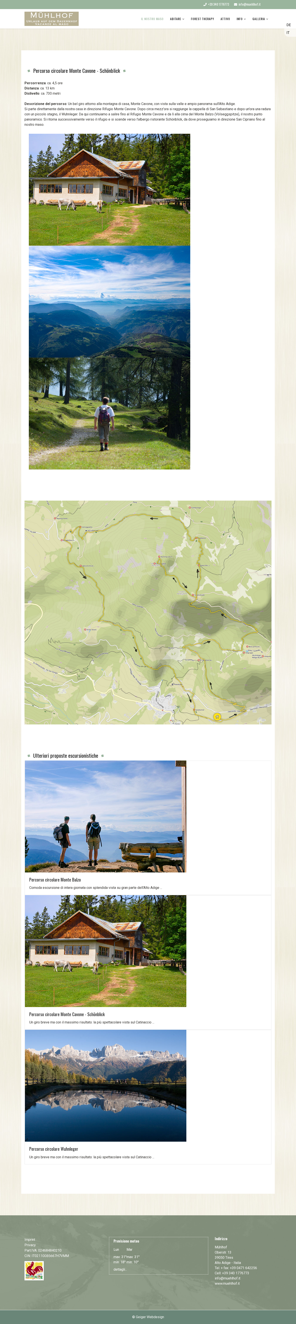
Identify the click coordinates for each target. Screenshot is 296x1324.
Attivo (225, 18)
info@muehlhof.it (250, 4)
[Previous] (30, 472)
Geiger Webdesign (150, 1317)
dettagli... (120, 1269)
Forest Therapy (202, 18)
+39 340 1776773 (218, 4)
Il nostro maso (152, 18)
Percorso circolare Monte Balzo (55, 879)
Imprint (29, 1240)
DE (288, 25)
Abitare (175, 18)
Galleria (258, 18)
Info (240, 18)
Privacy (30, 1245)
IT (287, 33)
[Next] (32, 472)
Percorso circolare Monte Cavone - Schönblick (67, 1014)
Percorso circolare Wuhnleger (53, 1149)
